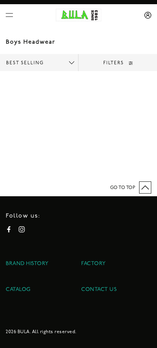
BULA (24, 332)
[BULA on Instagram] (22, 229)
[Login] (145, 15)
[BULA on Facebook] (9, 229)
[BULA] (79, 15)
